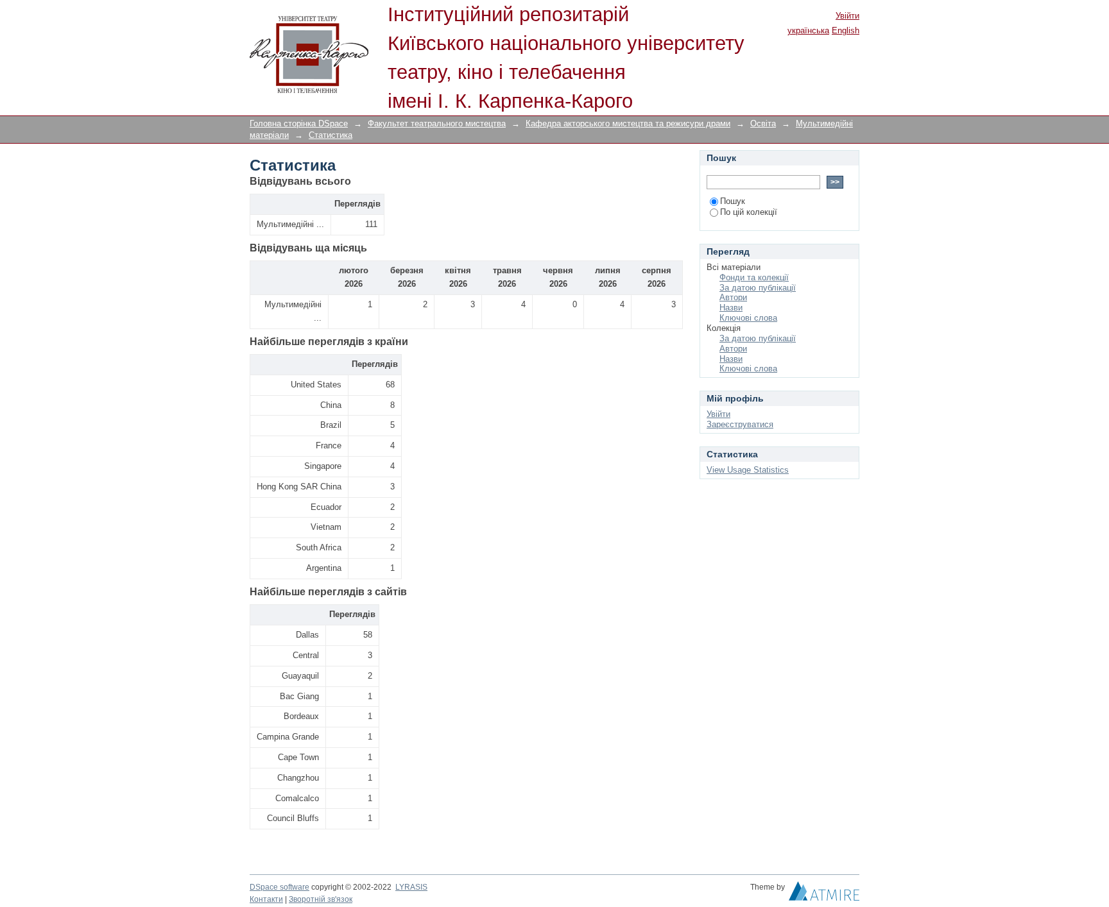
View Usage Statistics (748, 470)
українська (808, 30)
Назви (731, 307)
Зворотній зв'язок (320, 899)
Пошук (732, 201)
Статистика (330, 135)
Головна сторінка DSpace (299, 123)
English (845, 30)
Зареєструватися (740, 424)
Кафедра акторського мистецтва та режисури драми (628, 123)
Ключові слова (748, 318)
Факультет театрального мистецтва (437, 123)
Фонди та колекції (754, 277)
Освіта (763, 123)
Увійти (847, 16)
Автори (733, 297)
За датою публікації (757, 287)
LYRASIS (411, 887)
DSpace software (279, 887)
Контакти (266, 899)
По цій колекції (748, 212)
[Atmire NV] (824, 894)
